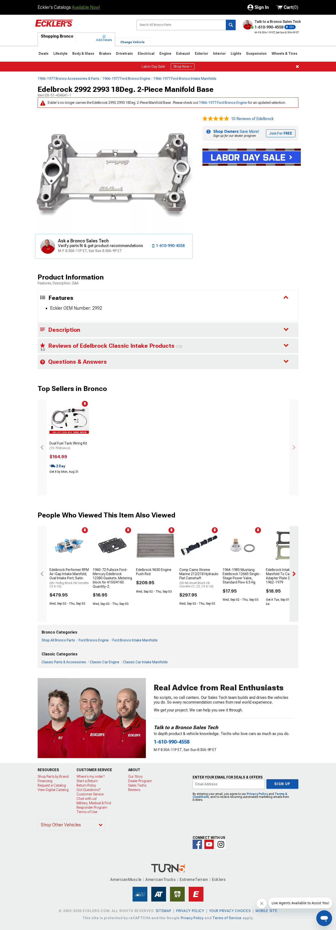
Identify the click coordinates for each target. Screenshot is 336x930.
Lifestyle (60, 54)
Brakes (105, 54)
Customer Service (90, 794)
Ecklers (219, 879)
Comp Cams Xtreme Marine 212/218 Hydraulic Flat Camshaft (199, 578)
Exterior (201, 54)
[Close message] (297, 66)
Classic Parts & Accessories (64, 662)
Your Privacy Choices (230, 911)
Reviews (134, 790)
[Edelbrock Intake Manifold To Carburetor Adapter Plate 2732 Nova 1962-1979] (285, 545)
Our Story (135, 776)
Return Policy (86, 785)
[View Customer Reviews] (215, 119)
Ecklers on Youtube (209, 844)
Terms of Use (86, 812)
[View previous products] (42, 447)
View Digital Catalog (53, 790)
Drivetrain (124, 54)
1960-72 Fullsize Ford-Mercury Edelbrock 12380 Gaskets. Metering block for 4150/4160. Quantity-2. (112, 578)
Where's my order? (90, 776)
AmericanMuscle (126, 879)
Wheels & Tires (284, 54)
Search (231, 25)
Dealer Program (140, 781)
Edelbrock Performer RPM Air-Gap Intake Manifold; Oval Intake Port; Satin (69, 578)
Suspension (256, 54)
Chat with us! (86, 799)
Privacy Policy (257, 794)
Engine (165, 54)
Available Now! (86, 7)
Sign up (282, 784)
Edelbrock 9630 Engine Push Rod (153, 572)
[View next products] (294, 447)
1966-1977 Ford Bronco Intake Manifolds (184, 79)
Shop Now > (182, 67)
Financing (45, 781)
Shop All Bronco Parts (58, 640)
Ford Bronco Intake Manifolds (135, 640)
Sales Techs (137, 785)
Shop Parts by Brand (53, 776)
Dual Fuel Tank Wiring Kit (68, 445)
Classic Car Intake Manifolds (145, 662)
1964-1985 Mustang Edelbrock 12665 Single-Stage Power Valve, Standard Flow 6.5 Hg (242, 576)
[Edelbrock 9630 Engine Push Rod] (155, 545)
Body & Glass (83, 54)
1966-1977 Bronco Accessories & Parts (68, 79)
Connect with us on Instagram (221, 844)
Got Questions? (88, 790)
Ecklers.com (82, 27)
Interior (219, 54)
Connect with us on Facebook (197, 844)
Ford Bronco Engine (94, 640)
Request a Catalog (52, 785)
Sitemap (163, 911)
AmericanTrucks (160, 879)
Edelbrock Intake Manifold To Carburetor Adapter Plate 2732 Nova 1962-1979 (285, 576)
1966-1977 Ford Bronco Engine (126, 79)
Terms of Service (227, 918)
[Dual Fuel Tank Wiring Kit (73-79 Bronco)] (69, 419)
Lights (236, 54)
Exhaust (183, 54)
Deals (43, 54)
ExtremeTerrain (194, 879)
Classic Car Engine (104, 662)
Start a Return (87, 781)
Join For (280, 133)
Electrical (146, 54)
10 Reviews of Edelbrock (252, 118)
